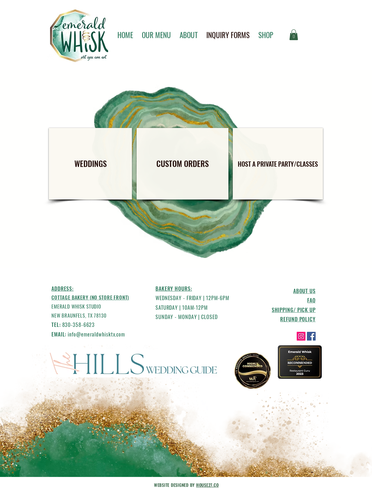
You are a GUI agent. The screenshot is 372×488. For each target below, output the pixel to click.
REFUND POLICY (298, 319)
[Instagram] (301, 336)
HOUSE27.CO (207, 485)
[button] (293, 34)
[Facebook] (311, 336)
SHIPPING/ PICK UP (294, 310)
